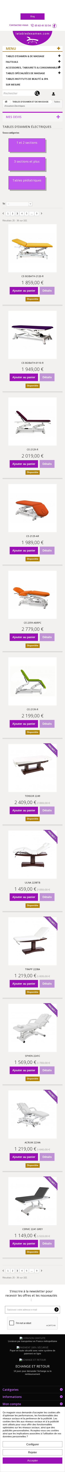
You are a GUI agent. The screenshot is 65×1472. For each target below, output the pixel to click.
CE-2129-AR (32, 536)
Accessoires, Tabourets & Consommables (32, 67)
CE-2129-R (32, 449)
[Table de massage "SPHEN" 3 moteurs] (32, 1027)
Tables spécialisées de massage (25, 73)
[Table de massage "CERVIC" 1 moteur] (32, 1201)
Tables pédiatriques (26, 180)
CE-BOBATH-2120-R (33, 276)
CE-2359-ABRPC (32, 622)
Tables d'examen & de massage (25, 56)
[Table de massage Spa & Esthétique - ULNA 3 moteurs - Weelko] (32, 854)
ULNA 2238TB (32, 882)
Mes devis (14, 117)
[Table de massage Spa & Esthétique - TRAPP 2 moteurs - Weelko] (32, 941)
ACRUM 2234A (32, 1142)
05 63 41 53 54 (43, 25)
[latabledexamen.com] (32, 38)
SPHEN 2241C (32, 1055)
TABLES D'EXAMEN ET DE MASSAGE (30, 102)
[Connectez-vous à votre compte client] (54, 94)
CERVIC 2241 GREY (32, 1229)
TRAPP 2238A (32, 969)
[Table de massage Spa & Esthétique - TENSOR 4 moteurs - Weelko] (32, 767)
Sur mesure (13, 84)
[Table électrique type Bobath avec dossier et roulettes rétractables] (32, 248)
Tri (3, 203)
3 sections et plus (27, 161)
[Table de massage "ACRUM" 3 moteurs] (32, 1114)
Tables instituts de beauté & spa (27, 78)
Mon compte (11, 1404)
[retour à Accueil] (6, 102)
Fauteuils (12, 61)
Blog (32, 16)
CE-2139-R (32, 709)
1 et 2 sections (26, 143)
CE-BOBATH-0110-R (33, 362)
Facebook (54, 25)
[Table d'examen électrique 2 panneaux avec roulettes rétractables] (32, 421)
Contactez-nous (18, 25)
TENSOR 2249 (32, 796)
